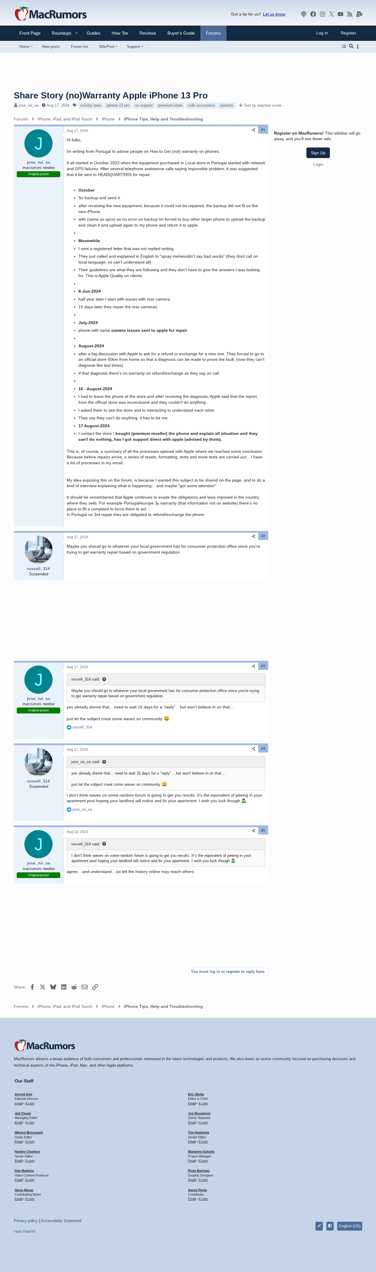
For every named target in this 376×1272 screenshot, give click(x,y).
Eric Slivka (196, 1094)
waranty (226, 105)
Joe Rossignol (199, 1113)
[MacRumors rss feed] (350, 14)
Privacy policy (26, 1221)
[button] (59, 33)
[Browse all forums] (344, 46)
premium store (170, 105)
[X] (331, 14)
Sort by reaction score (262, 105)
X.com (29, 1103)
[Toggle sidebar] (358, 46)
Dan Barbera (24, 1170)
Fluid (17, 1231)
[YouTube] (340, 14)
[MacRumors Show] (304, 14)
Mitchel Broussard (29, 1132)
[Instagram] (322, 14)
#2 (263, 536)
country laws (90, 105)
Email (18, 1103)
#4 (263, 749)
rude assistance (201, 105)
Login (318, 164)
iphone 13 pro (118, 105)
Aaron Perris (197, 1190)
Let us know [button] (274, 14)
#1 (263, 130)
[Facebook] (313, 14)
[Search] (351, 46)
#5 (263, 831)
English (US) (349, 1226)
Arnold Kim (23, 1094)
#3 (263, 666)
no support (144, 105)
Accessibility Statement (61, 1221)
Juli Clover (23, 1113)
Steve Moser (24, 1190)
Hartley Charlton (27, 1151)
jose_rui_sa (28, 105)
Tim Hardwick (198, 1132)
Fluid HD (29, 1231)
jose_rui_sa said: (85, 762)
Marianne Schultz (201, 1151)
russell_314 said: (85, 679)
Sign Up (318, 152)
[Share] (253, 130)
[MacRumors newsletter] (359, 14)
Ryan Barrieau (199, 1170)
